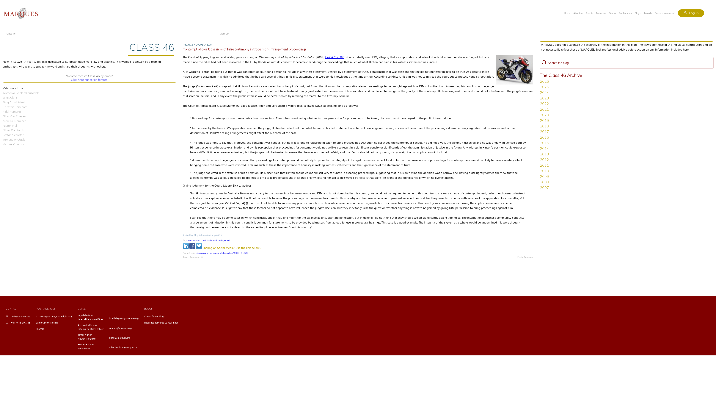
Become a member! (665, 13)
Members (601, 13)
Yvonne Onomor (13, 144)
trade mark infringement (218, 240)
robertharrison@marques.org (123, 348)
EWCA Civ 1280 (334, 57)
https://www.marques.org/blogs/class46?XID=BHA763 (222, 253)
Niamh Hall (10, 125)
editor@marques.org (119, 338)
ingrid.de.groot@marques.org (124, 319)
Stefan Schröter (13, 135)
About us (578, 13)
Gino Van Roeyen (14, 116)
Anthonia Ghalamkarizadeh (21, 93)
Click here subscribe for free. (89, 80)
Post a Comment (525, 257)
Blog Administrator (15, 102)
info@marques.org (21, 317)
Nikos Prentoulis (13, 130)
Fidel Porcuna (12, 111)
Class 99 (224, 34)
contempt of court (197, 240)
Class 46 (11, 34)
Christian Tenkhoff (15, 107)
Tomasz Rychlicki (14, 139)
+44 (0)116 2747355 (20, 323)
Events (589, 13)
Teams (612, 13)
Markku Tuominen (14, 121)
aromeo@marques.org (120, 328)
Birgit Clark (10, 97)
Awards (648, 13)
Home (567, 13)
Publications (625, 13)
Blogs (637, 13)
